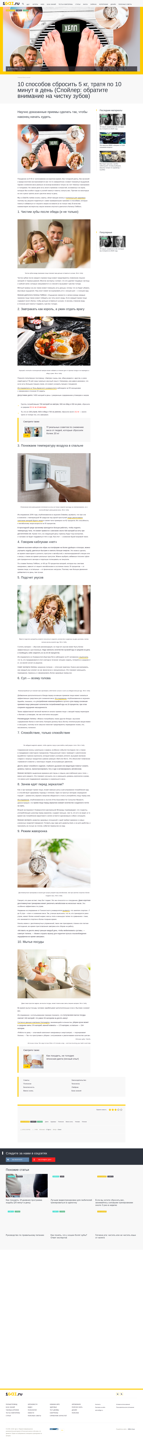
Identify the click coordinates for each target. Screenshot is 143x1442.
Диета (46, 1121)
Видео (30, 1407)
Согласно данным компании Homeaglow (34, 1022)
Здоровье (53, 1121)
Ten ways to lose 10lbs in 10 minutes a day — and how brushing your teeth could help (64, 1043)
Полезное (61, 1121)
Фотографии (103, 4)
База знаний (51, 4)
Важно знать (69, 1121)
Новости (31, 1413)
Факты (85, 4)
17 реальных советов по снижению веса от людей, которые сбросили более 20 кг (65, 430)
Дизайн (113, 4)
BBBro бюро (131, 1429)
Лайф (62, 1176)
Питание (84, 1121)
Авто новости (106, 135)
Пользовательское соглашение (125, 1407)
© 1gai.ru (48, 1129)
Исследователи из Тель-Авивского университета (37, 388)
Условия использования (123, 1404)
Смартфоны (54, 1413)
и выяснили (83, 657)
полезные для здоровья (75, 198)
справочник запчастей (58, 1415)
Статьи (77, 4)
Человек (77, 1121)
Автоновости (32, 1404)
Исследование (61, 698)
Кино (42, 4)
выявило (66, 910)
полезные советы (125, 4)
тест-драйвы (54, 1410)
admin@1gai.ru (99, 1410)
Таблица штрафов (12, 1410)
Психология (32, 1410)
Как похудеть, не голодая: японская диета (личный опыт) (62, 1057)
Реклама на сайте (100, 1407)
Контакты (97, 1404)
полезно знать (77, 1407)
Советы (18, 10)
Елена (59, 1129)
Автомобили (76, 1404)
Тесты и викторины (66, 4)
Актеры (35, 4)
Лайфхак (93, 4)
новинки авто (55, 1404)
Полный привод (11, 1404)
